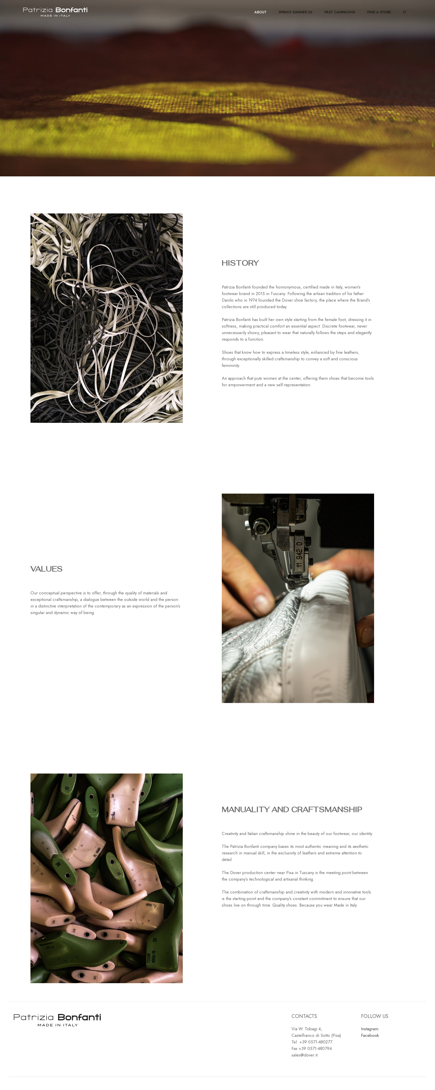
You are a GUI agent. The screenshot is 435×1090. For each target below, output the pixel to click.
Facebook (370, 1035)
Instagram (369, 1029)
